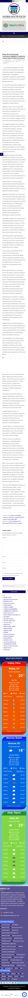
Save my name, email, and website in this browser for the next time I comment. (12, 574)
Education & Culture (9, 618)
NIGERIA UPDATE (8, 628)
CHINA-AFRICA (7, 605)
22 (4, 595)
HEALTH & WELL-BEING (10, 626)
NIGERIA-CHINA (8, 630)
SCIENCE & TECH (8, 640)
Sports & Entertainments (10, 642)
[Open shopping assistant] (24, 994)
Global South (10, 61)
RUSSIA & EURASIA (8, 636)
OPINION (6, 632)
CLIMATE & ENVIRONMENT (10, 609)
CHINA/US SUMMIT (8, 607)
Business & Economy (9, 603)
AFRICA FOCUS (7, 597)
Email (3, 562)
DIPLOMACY (7, 617)
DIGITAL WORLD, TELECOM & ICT (12, 615)
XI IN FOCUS (7, 649)
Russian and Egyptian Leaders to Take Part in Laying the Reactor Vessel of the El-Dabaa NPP (13, 517)
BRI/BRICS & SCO (8, 601)
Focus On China (8, 622)
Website (4, 568)
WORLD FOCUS (7, 648)
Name (4, 556)
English (17, 1)
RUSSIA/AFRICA (8, 638)
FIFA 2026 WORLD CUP (9, 620)
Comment (4, 538)
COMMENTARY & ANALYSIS (11, 611)
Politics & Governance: (9, 634)
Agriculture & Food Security (11, 599)
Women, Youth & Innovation (11, 646)
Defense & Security (8, 613)
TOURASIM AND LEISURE (10, 644)
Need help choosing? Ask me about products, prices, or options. (12, 987)
